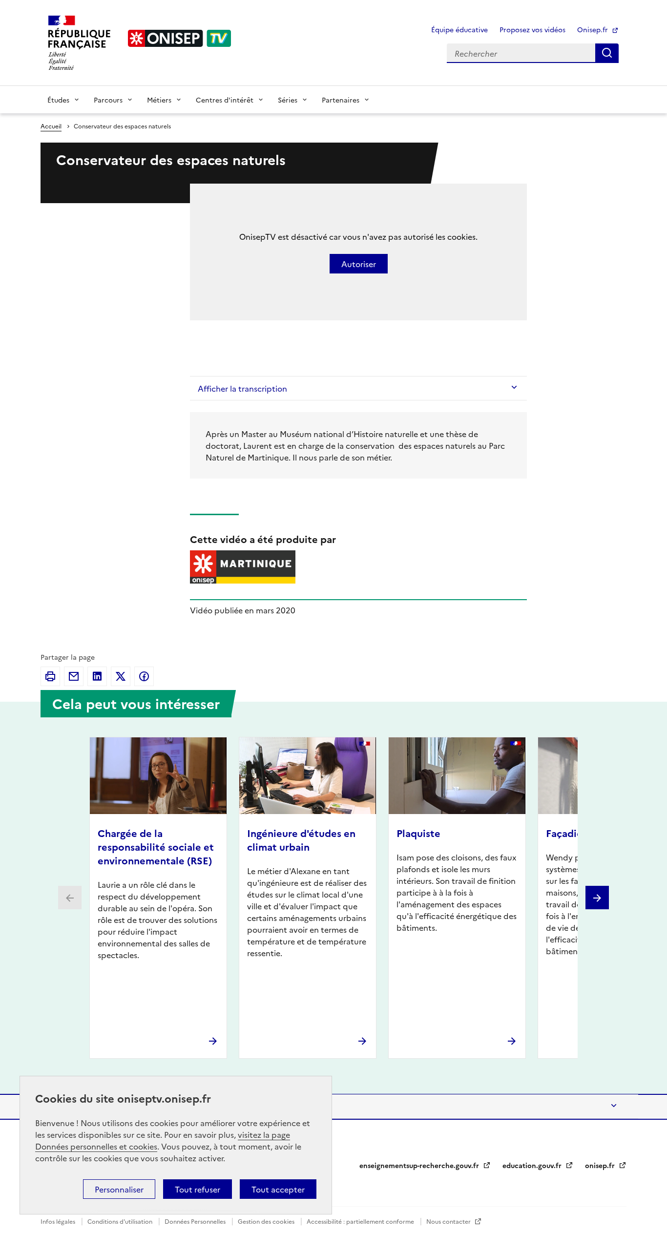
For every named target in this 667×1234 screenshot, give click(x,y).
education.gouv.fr (532, 1165)
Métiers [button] (159, 100)
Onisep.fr (593, 29)
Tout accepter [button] (278, 1189)
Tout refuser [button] (197, 1189)
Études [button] (58, 100)
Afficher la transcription (242, 388)
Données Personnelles (196, 1221)
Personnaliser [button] (119, 1189)
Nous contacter (449, 1221)
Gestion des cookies (267, 1221)
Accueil (51, 126)
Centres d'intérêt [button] (224, 100)
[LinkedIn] (97, 676)
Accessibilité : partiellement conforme (361, 1221)
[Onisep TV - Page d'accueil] (179, 38)
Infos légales (59, 1221)
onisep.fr (601, 1165)
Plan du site (69, 1106)
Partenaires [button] (340, 100)
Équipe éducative (459, 29)
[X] (120, 676)
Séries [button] (287, 100)
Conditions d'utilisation (120, 1221)
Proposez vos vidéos (532, 29)
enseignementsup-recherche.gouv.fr (420, 1165)
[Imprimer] (50, 676)
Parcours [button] (108, 100)
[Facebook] (144, 676)
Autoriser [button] (358, 263)
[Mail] (73, 676)
